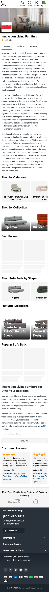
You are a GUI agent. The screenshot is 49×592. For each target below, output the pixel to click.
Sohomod (33, 399)
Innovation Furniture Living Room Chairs (16, 198)
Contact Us (12, 531)
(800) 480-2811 (13, 516)
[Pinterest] (16, 570)
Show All (24, 441)
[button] (22, 4)
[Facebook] (6, 570)
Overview (7, 46)
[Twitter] (11, 570)
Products (20, 46)
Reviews (33, 46)
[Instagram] (26, 570)
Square (15, 298)
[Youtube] (21, 570)
